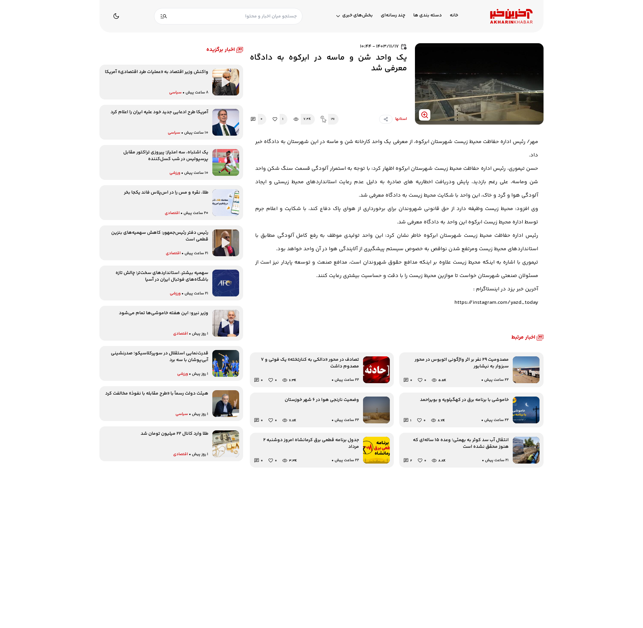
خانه (454, 15)
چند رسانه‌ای (393, 15)
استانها (401, 119)
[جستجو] (164, 16)
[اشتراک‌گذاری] (385, 119)
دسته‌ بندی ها (427, 15)
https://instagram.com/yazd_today (496, 302)
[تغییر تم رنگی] (116, 16)
